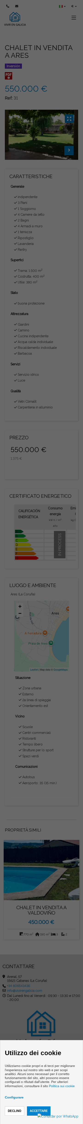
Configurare (14, 1097)
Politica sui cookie (62, 1086)
